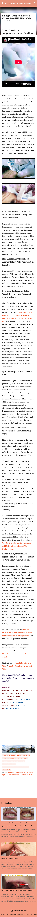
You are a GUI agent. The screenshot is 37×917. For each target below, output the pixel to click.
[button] (3, 24)
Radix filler (6, 770)
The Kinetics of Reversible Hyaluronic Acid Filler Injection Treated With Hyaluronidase (16, 546)
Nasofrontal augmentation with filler (15, 758)
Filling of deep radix (23, 755)
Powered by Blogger (20, 910)
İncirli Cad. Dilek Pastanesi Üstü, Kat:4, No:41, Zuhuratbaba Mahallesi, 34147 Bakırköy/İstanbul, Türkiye (18, 774)
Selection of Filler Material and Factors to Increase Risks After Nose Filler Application (17, 633)
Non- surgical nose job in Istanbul (13, 761)
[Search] (34, 3)
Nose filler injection (9, 764)
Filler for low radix (9, 755)
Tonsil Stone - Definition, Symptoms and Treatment (17, 890)
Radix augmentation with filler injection (15, 767)
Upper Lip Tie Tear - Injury (9, 858)
